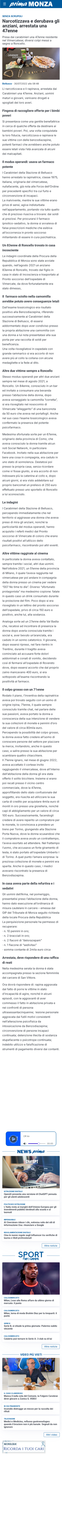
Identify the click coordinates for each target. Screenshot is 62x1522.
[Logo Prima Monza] (31, 4)
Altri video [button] (51, 1434)
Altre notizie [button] (50, 1245)
